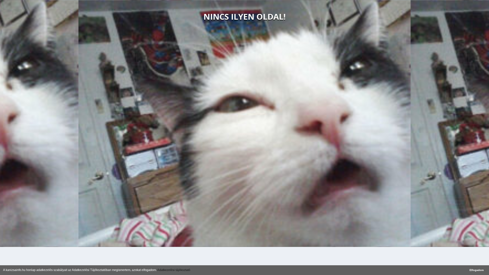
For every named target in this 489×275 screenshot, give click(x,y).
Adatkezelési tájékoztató (173, 270)
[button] (191, 270)
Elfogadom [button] (477, 270)
